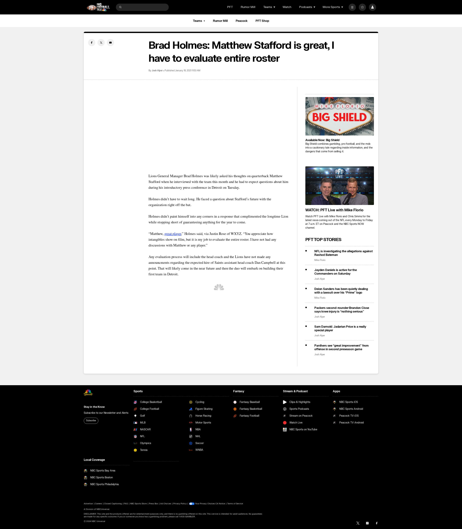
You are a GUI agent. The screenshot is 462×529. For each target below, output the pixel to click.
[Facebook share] (91, 42)
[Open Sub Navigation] (274, 7)
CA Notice (220, 503)
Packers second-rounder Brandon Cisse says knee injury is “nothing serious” (341, 309)
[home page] (98, 7)
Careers (98, 503)
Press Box (153, 503)
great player (172, 233)
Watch (287, 7)
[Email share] (110, 42)
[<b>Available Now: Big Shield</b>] (339, 116)
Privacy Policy (180, 503)
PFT (230, 7)
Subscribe (91, 420)
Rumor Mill (248, 7)
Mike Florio (319, 260)
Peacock (242, 21)
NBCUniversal (103, 509)
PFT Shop (262, 21)
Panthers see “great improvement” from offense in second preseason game (341, 347)
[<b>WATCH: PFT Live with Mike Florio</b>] (339, 185)
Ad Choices (165, 503)
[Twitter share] (101, 42)
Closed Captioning (113, 503)
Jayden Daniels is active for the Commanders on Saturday (335, 272)
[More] (352, 7)
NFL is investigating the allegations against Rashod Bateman (343, 253)
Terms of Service (235, 503)
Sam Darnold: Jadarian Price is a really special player (340, 328)
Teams (197, 21)
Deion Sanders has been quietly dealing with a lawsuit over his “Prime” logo (341, 290)
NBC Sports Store (138, 503)
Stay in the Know (94, 406)
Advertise (88, 503)
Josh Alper (157, 70)
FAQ (126, 503)
